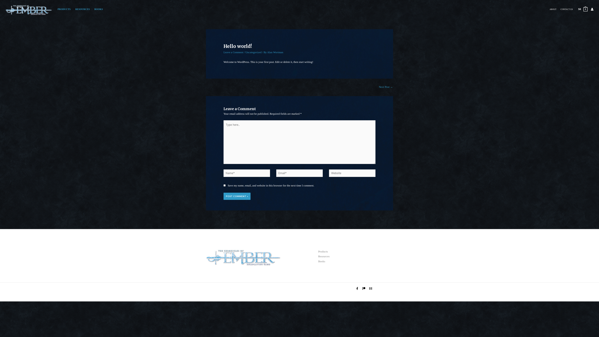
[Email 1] (370, 288)
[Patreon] (364, 288)
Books (98, 9)
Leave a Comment (233, 52)
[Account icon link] (592, 9)
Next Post (386, 86)
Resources (82, 9)
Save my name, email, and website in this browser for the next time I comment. (271, 185)
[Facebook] (357, 288)
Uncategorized (253, 52)
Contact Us (566, 9)
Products (64, 9)
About (553, 9)
